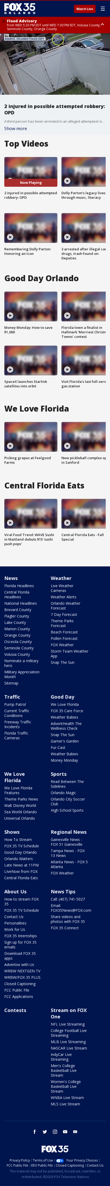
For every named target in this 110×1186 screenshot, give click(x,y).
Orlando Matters (18, 858)
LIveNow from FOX (21, 871)
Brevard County (17, 609)
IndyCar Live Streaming (61, 1057)
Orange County (17, 635)
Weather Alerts (63, 596)
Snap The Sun (62, 662)
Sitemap (11, 683)
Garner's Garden (65, 741)
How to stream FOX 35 (21, 901)
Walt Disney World (20, 805)
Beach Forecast (64, 632)
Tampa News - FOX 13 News (68, 853)
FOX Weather (62, 644)
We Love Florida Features (18, 790)
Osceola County (18, 641)
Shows (11, 832)
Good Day (62, 697)
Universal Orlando (19, 818)
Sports (58, 774)
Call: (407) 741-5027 (68, 899)
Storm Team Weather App (69, 653)
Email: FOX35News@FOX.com (71, 908)
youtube (65, 1131)
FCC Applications (18, 996)
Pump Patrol (15, 704)
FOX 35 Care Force (67, 710)
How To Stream (18, 839)
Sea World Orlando (20, 811)
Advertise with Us (19, 964)
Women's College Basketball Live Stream (66, 1086)
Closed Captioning (20, 983)
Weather (61, 578)
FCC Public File (16, 990)
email (75, 1131)
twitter (45, 1131)
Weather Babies (64, 717)
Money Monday (64, 760)
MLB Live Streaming (68, 1041)
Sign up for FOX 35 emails (20, 944)
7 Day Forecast (64, 614)
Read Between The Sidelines (67, 784)
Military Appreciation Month (22, 674)
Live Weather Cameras (62, 588)
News (11, 578)
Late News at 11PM (21, 865)
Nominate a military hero (21, 663)
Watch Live (84, 9)
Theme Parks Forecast (62, 623)
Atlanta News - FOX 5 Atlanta (69, 864)
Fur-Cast (58, 747)
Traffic (12, 697)
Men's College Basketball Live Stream (64, 1070)
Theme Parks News (21, 799)
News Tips (63, 891)
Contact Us (13, 916)
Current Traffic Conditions (16, 713)
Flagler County (16, 616)
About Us (15, 891)
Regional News (69, 832)
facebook (34, 1131)
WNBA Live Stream (67, 1097)
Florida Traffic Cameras (16, 735)
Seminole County (19, 647)
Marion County (17, 628)
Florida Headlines (19, 585)
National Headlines (20, 603)
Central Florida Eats (21, 877)
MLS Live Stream (65, 1103)
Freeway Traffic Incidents (17, 724)
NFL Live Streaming (68, 1024)
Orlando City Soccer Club (68, 801)
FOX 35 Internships (20, 935)
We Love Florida (65, 704)
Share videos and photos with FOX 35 (68, 919)
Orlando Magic (63, 792)
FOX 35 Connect (65, 927)
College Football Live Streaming (69, 1033)
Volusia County (17, 654)
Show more (15, 128)
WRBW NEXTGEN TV (22, 970)
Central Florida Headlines (16, 594)
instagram (55, 1131)
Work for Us (14, 929)
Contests (15, 1010)
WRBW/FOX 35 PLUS (22, 977)
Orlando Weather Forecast (65, 606)
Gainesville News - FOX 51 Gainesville (66, 842)
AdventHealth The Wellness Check (66, 726)
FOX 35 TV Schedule (21, 845)
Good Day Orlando (20, 852)
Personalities (15, 923)
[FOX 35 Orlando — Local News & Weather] (19, 8)
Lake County (15, 622)
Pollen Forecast (64, 638)
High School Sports (67, 810)
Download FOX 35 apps (20, 956)
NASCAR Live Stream (69, 1048)
